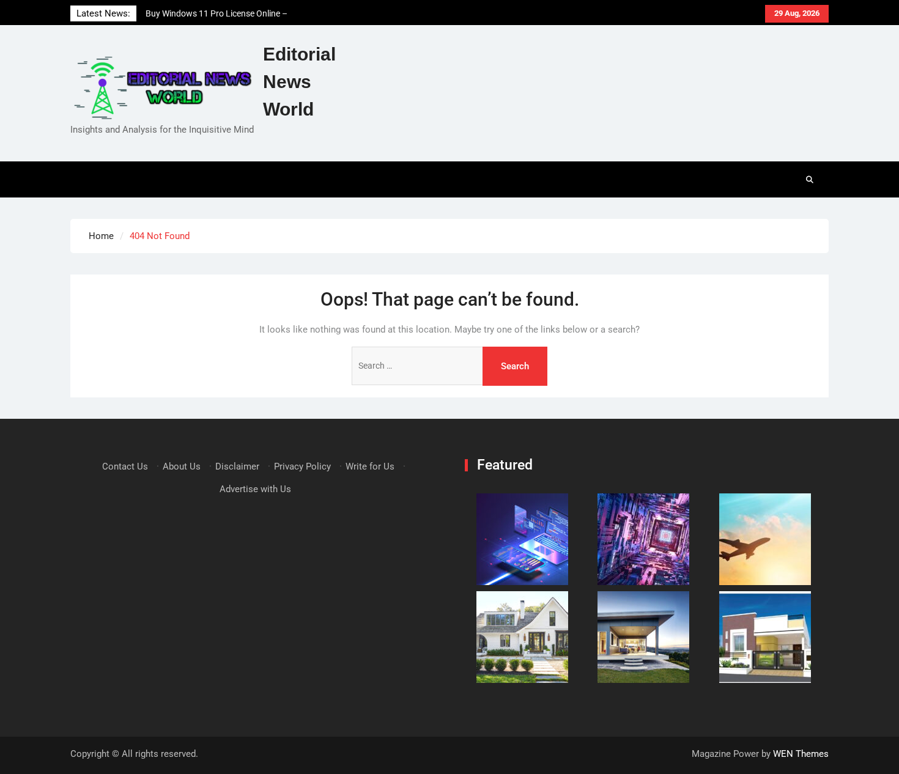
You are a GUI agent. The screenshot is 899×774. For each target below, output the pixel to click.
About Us (182, 466)
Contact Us (125, 466)
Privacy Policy (302, 466)
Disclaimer (237, 466)
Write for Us (370, 466)
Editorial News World (299, 81)
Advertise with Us (255, 489)
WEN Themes (801, 753)
